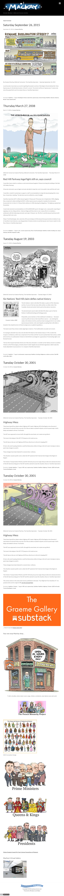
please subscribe (17, 627)
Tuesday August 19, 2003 (18, 239)
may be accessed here (27, 582)
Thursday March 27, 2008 (19, 106)
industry (57, 97)
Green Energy (42, 97)
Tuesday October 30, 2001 (19, 362)
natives (48, 354)
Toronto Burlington (8, 469)
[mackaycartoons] (23, 9)
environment (21, 354)
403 (23, 467)
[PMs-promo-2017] (25, 791)
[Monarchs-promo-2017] (25, 817)
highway (45, 467)
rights (10, 356)
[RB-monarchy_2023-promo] (20, 736)
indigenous (43, 354)
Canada (10, 467)
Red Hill (9, 232)
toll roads (57, 467)
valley (18, 232)
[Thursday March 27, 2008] (30, 169)
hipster (52, 97)
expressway (35, 97)
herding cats (54, 230)
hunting (38, 354)
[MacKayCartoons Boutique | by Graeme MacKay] (32, 694)
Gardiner (35, 467)
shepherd (14, 232)
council (22, 230)
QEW (53, 467)
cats (19, 230)
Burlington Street (22, 97)
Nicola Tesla (6, 99)
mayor (59, 230)
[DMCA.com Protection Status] (4, 895)
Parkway (5, 232)
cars (26, 467)
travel (14, 469)
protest (52, 354)
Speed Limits (13, 99)
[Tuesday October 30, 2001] (30, 527)
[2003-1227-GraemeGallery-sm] (11, 318)
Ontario (49, 467)
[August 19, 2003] (30, 290)
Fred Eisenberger (38, 230)
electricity (29, 97)
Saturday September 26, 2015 (21, 25)
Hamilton (10, 97)
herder (49, 230)
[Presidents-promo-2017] (25, 846)
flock (32, 230)
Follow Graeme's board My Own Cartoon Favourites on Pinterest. (20, 852)
